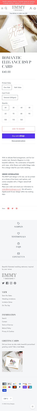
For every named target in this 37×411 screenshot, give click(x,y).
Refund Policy (6, 328)
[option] (18, 34)
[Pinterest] (15, 283)
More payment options (18, 141)
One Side (7, 87)
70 (13, 114)
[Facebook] (7, 283)
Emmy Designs (10, 404)
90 (29, 114)
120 (21, 120)
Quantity (5, 103)
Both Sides (17, 87)
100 (5, 120)
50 (29, 107)
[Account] (30, 8)
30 (13, 107)
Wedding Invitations (8, 299)
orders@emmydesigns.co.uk (11, 189)
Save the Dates (7, 295)
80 (21, 114)
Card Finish (6, 93)
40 (21, 107)
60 (5, 114)
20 (5, 107)
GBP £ (6, 399)
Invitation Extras (7, 302)
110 (13, 120)
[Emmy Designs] (18, 8)
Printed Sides (6, 83)
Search (4, 318)
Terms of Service (7, 325)
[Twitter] (3, 283)
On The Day (6, 305)
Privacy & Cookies (8, 331)
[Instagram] (11, 283)
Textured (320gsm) (10, 97)
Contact (4, 321)
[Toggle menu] (2, 8)
